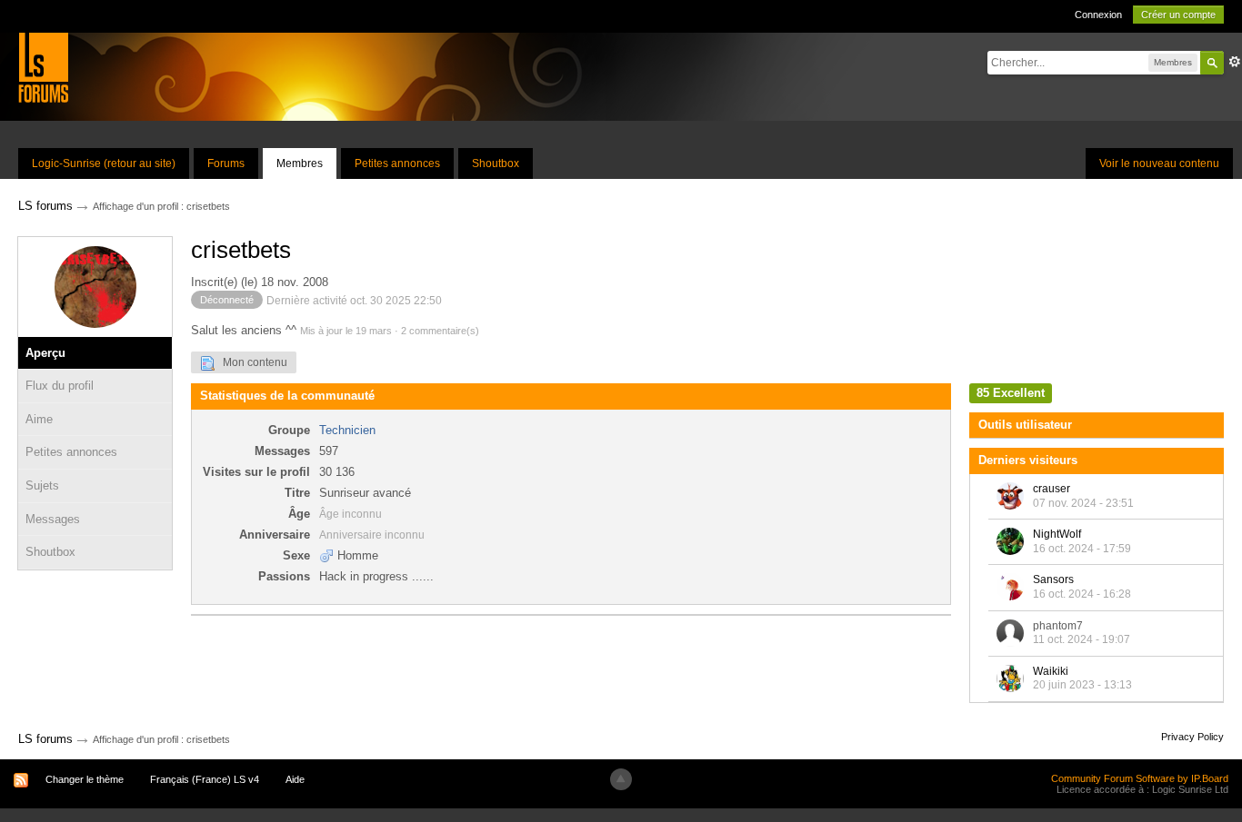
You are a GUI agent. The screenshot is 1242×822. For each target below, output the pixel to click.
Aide (295, 779)
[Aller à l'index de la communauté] (43, 67)
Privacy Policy (1192, 736)
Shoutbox (495, 163)
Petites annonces (397, 163)
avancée (1234, 61)
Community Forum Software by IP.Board (1139, 778)
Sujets (42, 485)
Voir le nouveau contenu (1159, 163)
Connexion (1098, 14)
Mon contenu (251, 362)
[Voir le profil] (1010, 496)
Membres (299, 163)
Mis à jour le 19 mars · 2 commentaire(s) (389, 330)
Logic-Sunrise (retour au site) (103, 163)
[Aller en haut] (621, 779)
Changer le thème (84, 779)
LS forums (45, 739)
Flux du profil (59, 385)
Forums (226, 163)
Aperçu (45, 353)
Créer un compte (1178, 14)
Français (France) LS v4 (204, 779)
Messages (52, 519)
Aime (39, 419)
